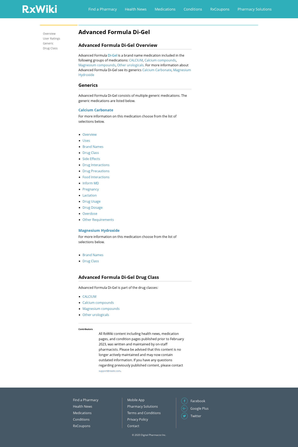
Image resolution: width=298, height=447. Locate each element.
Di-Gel (112, 55)
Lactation (90, 195)
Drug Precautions (96, 171)
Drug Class (91, 152)
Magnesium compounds (97, 65)
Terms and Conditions (144, 413)
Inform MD (91, 183)
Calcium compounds (160, 60)
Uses (86, 140)
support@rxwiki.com (109, 370)
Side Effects (91, 159)
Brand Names (93, 146)
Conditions (193, 9)
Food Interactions (96, 177)
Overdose (90, 213)
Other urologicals (130, 65)
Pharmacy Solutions (255, 9)
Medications (165, 9)
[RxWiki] (39, 9)
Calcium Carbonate (157, 70)
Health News (136, 9)
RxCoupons (219, 9)
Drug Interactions (96, 165)
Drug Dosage (93, 207)
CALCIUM (136, 60)
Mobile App (136, 400)
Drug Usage (92, 201)
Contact (133, 426)
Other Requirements (98, 219)
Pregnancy (91, 189)
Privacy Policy (137, 419)
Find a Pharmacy (102, 9)
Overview (89, 134)
